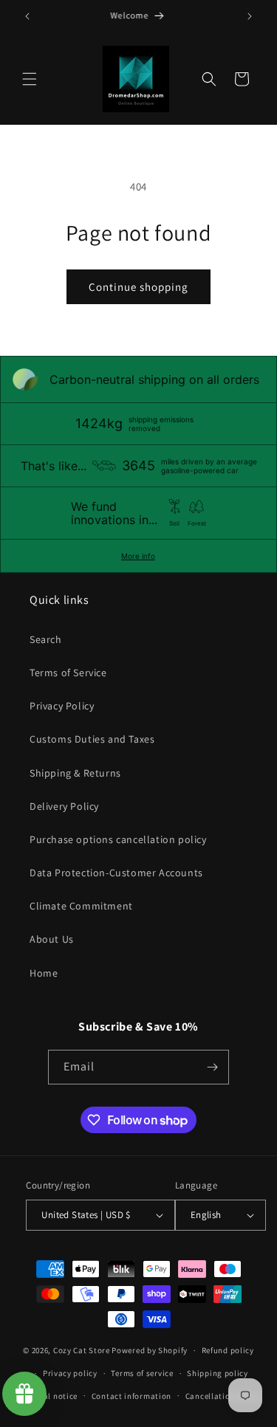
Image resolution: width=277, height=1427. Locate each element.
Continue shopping (138, 287)
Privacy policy (70, 1373)
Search (46, 639)
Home (44, 973)
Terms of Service (68, 672)
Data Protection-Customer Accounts (116, 872)
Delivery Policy (64, 806)
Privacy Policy (62, 705)
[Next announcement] (249, 16)
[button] (29, 79)
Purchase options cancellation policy (118, 839)
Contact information (131, 1396)
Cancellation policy (223, 1396)
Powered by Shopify (150, 1350)
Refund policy (228, 1350)
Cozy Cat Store (81, 1350)
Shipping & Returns (75, 773)
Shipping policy (217, 1373)
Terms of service (142, 1373)
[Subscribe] (212, 1067)
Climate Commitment (81, 905)
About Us (52, 939)
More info (138, 555)
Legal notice (54, 1396)
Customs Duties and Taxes (92, 739)
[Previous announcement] (27, 16)
